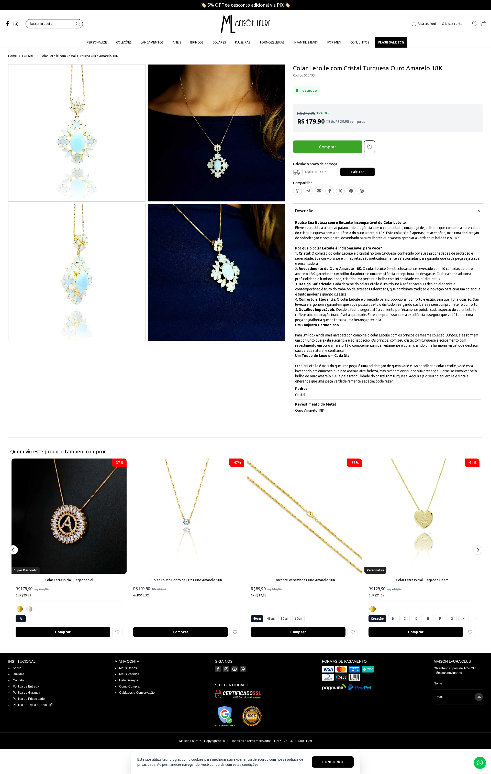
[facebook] (7, 23)
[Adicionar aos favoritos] (117, 632)
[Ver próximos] (477, 550)
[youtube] (234, 669)
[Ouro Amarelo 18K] (20, 609)
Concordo (332, 762)
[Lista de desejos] (475, 24)
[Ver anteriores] (14, 550)
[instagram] (15, 23)
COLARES (28, 56)
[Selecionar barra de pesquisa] (78, 23)
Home (12, 56)
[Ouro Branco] (29, 609)
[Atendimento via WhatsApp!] (480, 763)
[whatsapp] (243, 669)
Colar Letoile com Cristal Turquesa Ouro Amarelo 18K (79, 56)
